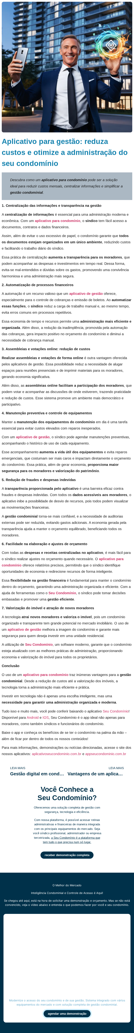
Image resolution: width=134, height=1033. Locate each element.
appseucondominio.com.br (105, 754)
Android (33, 717)
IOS (46, 717)
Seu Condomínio (62, 593)
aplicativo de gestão (86, 294)
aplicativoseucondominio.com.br (56, 754)
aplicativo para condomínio (57, 221)
